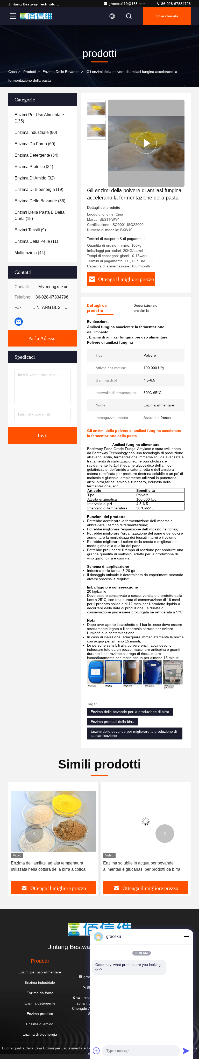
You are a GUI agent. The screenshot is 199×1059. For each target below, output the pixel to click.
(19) (39, 189)
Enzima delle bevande (61, 72)
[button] (34, 833)
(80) (36, 132)
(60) (35, 144)
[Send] (186, 1050)
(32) (35, 178)
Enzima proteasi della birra (112, 721)
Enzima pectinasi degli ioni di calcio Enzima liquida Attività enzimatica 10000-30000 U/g (143, 866)
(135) (39, 118)
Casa (12, 72)
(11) (36, 241)
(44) (30, 253)
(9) (30, 230)
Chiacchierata (167, 16)
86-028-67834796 (175, 4)
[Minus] (186, 936)
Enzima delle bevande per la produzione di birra (130, 712)
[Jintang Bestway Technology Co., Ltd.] (36, 16)
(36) (40, 201)
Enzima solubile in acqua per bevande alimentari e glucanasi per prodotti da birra (49, 866)
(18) (40, 215)
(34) (36, 155)
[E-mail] (18, 321)
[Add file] (96, 1050)
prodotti (29, 72)
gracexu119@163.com (127, 4)
